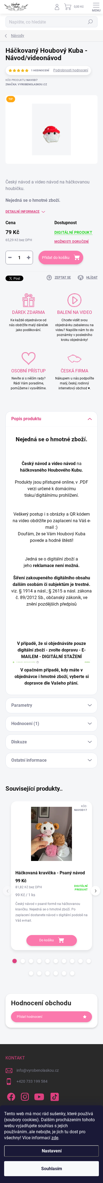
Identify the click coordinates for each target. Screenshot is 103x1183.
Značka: (26, 84)
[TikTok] (54, 1096)
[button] (14, 961)
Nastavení (52, 1150)
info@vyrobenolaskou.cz (37, 1070)
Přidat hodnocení (29, 1017)
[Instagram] (24, 1096)
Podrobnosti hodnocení (70, 70)
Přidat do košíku (55, 257)
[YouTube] (39, 1096)
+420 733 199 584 (32, 1081)
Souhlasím (51, 1168)
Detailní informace (22, 212)
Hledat (90, 22)
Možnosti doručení (71, 242)
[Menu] (96, 7)
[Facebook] (10, 1096)
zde (54, 1137)
